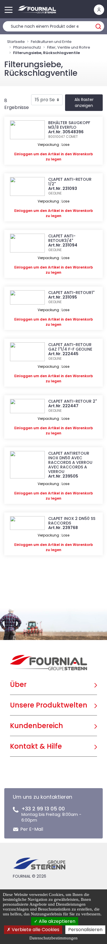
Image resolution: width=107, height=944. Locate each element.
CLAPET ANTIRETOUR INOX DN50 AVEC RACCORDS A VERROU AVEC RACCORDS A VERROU (70, 462)
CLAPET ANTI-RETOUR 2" (72, 401)
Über (18, 684)
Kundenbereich (36, 725)
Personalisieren (85, 929)
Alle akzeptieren (56, 921)
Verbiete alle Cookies (35, 929)
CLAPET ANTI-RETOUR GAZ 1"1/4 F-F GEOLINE (70, 347)
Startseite (16, 41)
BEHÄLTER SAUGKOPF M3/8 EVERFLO (69, 125)
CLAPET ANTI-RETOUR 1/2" (70, 181)
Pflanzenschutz (27, 47)
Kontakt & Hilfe (36, 746)
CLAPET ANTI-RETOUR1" (71, 292)
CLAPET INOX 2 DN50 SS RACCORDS (71, 521)
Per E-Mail (31, 829)
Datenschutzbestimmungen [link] (53, 938)
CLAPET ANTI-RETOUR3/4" (62, 238)
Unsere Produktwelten (48, 705)
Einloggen (23, 154)
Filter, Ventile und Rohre (68, 47)
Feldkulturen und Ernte (51, 41)
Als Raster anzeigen (84, 102)
